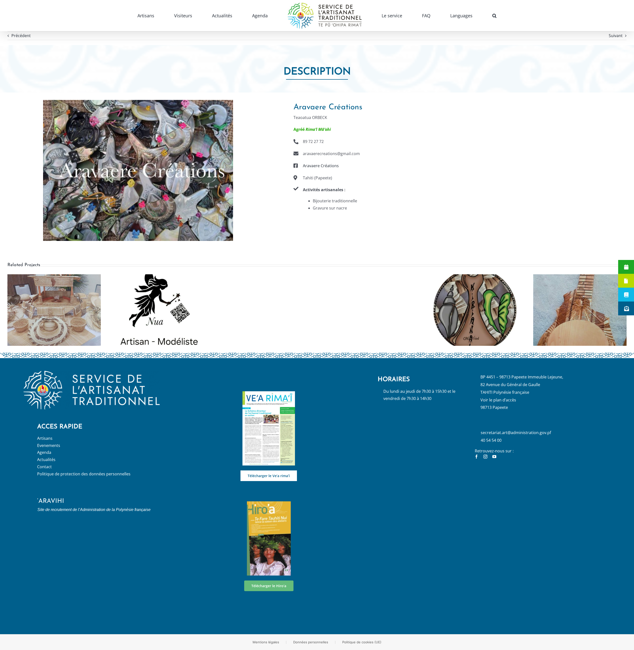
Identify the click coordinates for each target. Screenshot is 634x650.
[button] (437, 15)
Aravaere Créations (321, 165)
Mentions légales (266, 642)
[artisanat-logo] (92, 372)
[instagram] (485, 457)
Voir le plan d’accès (498, 400)
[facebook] (476, 457)
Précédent (21, 35)
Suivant (616, 35)
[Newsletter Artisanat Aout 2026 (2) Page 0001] (268, 393)
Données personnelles (310, 642)
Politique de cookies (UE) (361, 642)
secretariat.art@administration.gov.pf (516, 432)
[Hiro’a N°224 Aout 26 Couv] (269, 503)
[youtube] (494, 457)
